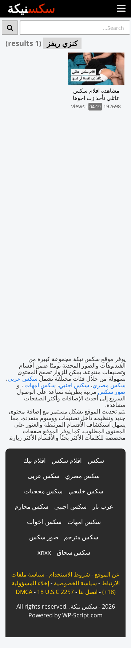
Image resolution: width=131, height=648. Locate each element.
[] (10, 27)
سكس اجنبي (74, 385)
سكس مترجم (81, 537)
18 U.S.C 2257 (55, 592)
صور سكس (112, 392)
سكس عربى (43, 476)
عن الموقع (107, 574)
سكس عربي (22, 379)
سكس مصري (109, 385)
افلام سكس (67, 460)
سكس (96, 460)
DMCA (24, 592)
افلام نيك (34, 460)
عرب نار (102, 506)
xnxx (44, 552)
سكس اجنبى (70, 506)
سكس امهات (40, 385)
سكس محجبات (43, 491)
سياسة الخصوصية (75, 583)
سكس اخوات (44, 521)
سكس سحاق (73, 552)
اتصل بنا (88, 592)
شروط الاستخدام (69, 574)
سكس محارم (31, 506)
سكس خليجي (85, 491)
